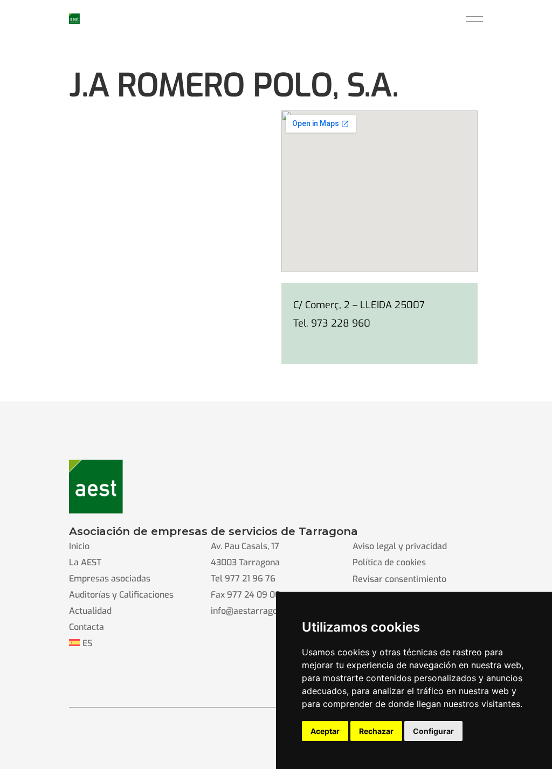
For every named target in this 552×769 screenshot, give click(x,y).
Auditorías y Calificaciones (121, 594)
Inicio (79, 546)
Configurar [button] (433, 731)
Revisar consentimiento (399, 579)
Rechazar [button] (376, 731)
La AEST (85, 562)
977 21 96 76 (250, 578)
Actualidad (90, 610)
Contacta (86, 627)
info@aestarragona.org (256, 610)
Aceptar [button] (325, 731)
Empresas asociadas (109, 578)
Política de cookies (389, 562)
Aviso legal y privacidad (400, 546)
